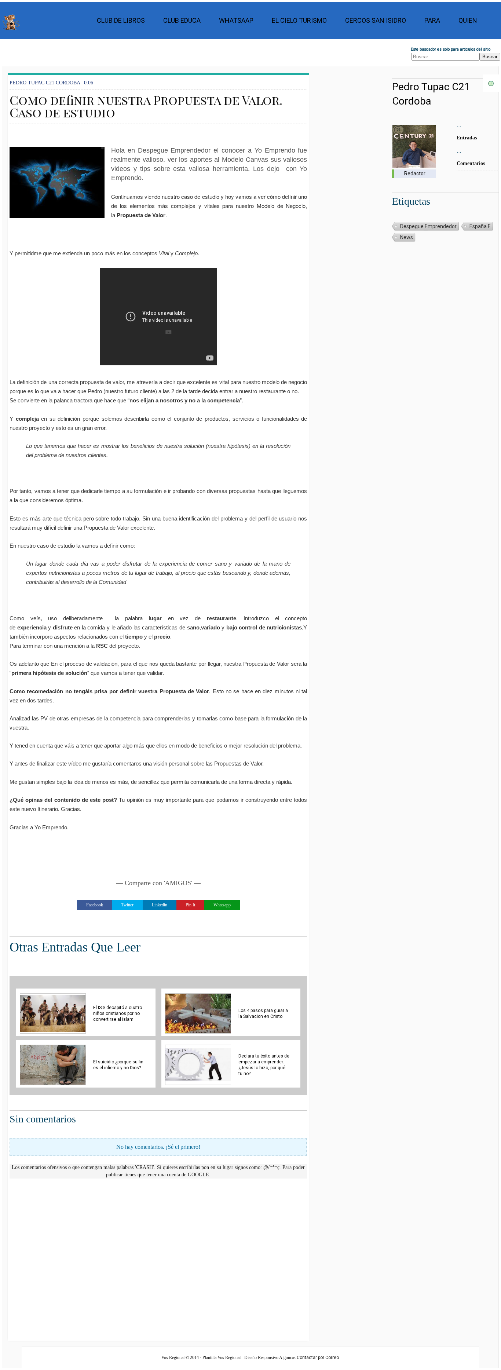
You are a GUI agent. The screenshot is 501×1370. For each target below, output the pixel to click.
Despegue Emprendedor (428, 226)
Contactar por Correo (318, 1357)
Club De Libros (121, 20)
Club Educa (182, 20)
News (406, 237)
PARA (432, 20)
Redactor (414, 173)
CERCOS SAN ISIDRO (375, 20)
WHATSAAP (236, 20)
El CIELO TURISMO (299, 20)
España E (480, 226)
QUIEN (467, 20)
